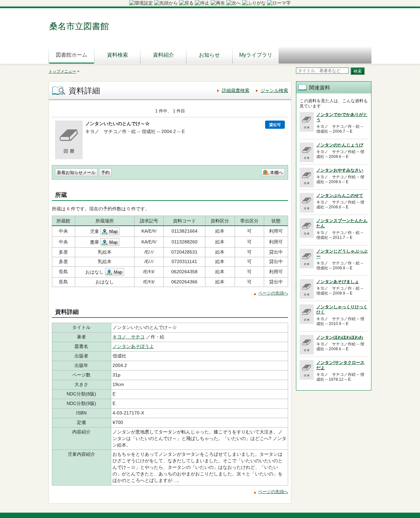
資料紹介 (163, 55)
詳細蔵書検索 (235, 90)
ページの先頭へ (273, 293)
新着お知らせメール (76, 172)
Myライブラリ (255, 55)
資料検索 (117, 55)
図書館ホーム (71, 55)
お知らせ (209, 55)
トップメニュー (62, 71)
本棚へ (276, 172)
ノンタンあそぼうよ (133, 346)
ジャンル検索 (274, 90)
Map (113, 231)
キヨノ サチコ (129, 336)
